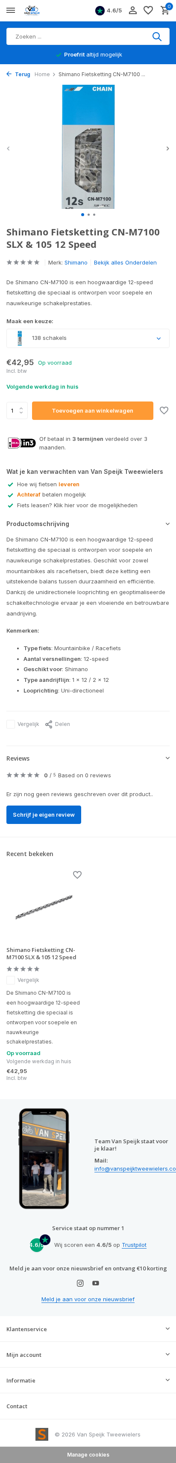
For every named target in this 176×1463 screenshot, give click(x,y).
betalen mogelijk (51, 494)
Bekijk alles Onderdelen (125, 262)
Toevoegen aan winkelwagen (92, 410)
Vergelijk (28, 724)
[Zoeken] (157, 36)
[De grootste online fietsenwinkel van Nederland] (45, 11)
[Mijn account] (133, 10)
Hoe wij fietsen (48, 484)
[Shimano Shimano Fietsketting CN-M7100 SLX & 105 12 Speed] (44, 906)
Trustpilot (134, 1244)
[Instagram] (80, 1284)
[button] (82, 214)
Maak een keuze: (29, 321)
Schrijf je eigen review (44, 814)
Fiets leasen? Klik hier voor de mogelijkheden (77, 505)
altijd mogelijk (93, 54)
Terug (22, 74)
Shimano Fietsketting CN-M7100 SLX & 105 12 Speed (41, 953)
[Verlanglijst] (148, 11)
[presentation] (8, 148)
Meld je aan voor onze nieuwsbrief (88, 1299)
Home (42, 74)
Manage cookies (88, 1454)
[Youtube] (95, 1284)
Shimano (76, 262)
